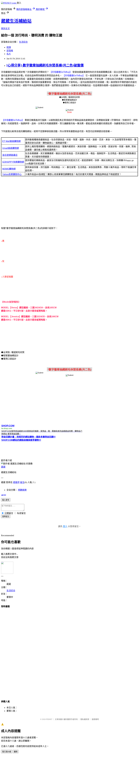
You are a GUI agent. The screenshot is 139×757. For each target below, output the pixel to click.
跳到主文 (5, 28)
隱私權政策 (84, 719)
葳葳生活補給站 (16, 21)
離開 (15, 752)
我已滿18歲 (6, 752)
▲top (3, 495)
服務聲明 (95, 719)
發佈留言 (5, 516)
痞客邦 (16, 482)
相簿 (9, 47)
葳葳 (3, 467)
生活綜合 (23, 42)
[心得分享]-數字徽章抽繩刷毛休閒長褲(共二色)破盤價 (45, 65)
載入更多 (5, 500)
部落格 (10, 50)
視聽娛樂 (22, 490)
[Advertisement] (69, 202)
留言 (22, 482)
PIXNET (49, 719)
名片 (9, 54)
